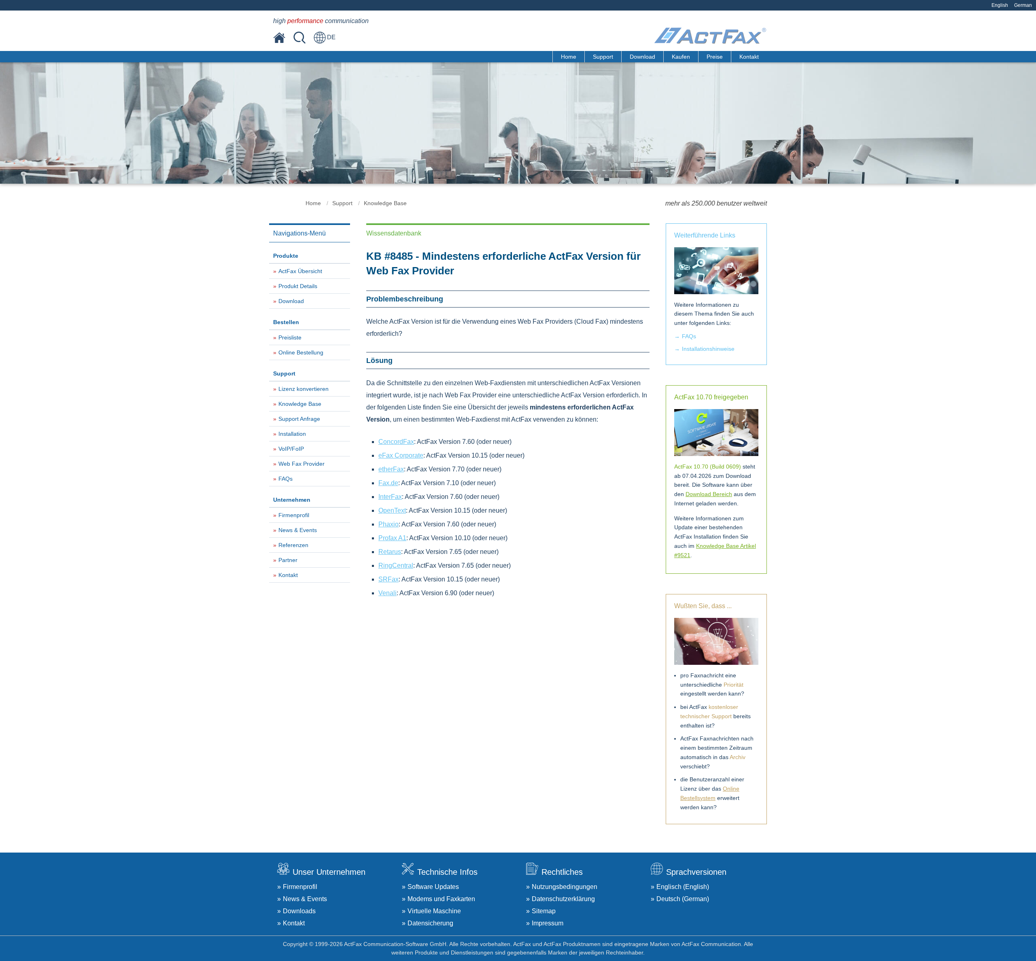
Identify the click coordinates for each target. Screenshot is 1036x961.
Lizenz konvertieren (303, 389)
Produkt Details (297, 286)
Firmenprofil (293, 515)
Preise (715, 56)
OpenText (392, 510)
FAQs (285, 478)
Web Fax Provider (301, 463)
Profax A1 (392, 538)
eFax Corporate (400, 455)
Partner (287, 560)
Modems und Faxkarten (441, 898)
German (1023, 5)
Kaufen (681, 56)
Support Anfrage (299, 419)
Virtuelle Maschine (434, 911)
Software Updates (433, 886)
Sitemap (544, 911)
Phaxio (388, 524)
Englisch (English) (682, 886)
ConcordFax (396, 441)
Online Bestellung (300, 352)
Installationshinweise (708, 349)
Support (603, 56)
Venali (387, 593)
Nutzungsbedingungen (564, 886)
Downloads (299, 911)
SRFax (388, 579)
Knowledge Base (385, 203)
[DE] (320, 38)
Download (642, 56)
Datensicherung (430, 923)
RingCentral (395, 565)
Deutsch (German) (682, 898)
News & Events (297, 530)
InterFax (390, 496)
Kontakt (749, 56)
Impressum (547, 923)
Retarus (389, 551)
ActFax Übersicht (300, 271)
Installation (292, 434)
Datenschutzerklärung (563, 898)
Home (568, 56)
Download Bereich (709, 494)
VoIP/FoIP (291, 448)
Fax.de (388, 482)
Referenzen (293, 545)
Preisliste (289, 337)
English (999, 5)
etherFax (391, 469)
